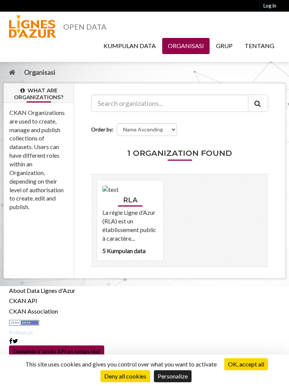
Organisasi (186, 45)
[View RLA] (130, 220)
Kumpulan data (129, 45)
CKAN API (23, 300)
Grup (224, 45)
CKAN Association (33, 311)
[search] (258, 103)
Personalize (173, 376)
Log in (269, 6)
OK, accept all (246, 364)
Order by (101, 129)
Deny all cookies (125, 376)
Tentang (259, 45)
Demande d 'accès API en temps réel (57, 351)
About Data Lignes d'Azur (42, 290)
